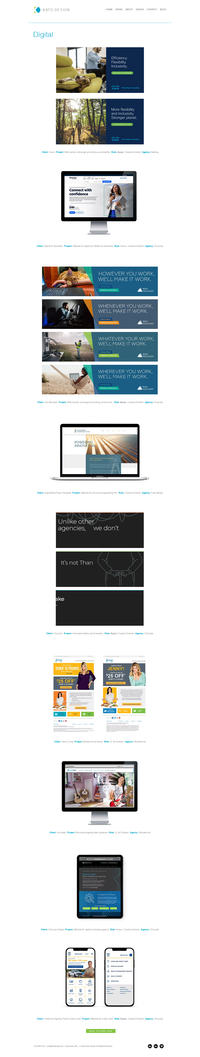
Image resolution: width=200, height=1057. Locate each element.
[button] (101, 792)
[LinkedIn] (150, 1046)
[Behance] (156, 1046)
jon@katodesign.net (55, 1046)
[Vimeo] (162, 1046)
